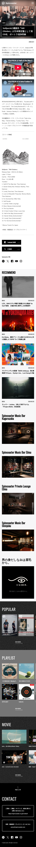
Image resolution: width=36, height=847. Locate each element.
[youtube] (16, 262)
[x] (7, 262)
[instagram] (20, 262)
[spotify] (3, 262)
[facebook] (12, 262)
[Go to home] (9, 3)
